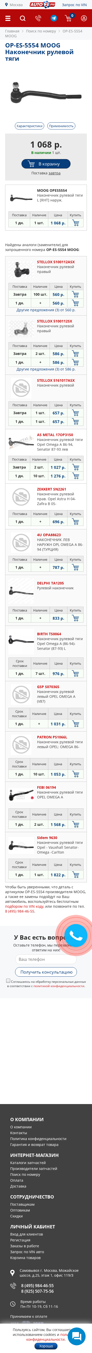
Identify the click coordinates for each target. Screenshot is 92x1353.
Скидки (16, 1216)
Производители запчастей (33, 1168)
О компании (21, 1126)
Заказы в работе (24, 1245)
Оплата (16, 1180)
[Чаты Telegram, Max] (77, 1336)
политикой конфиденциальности (58, 986)
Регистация (20, 1240)
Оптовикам (20, 1210)
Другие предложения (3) (46, 309)
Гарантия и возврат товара (34, 1144)
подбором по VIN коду (24, 906)
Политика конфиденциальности (38, 1138)
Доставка (18, 1186)
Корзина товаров (25, 1257)
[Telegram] (54, 20)
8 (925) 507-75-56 (37, 1291)
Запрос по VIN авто (27, 1251)
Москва (16, 4)
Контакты (18, 1132)
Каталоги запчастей (28, 1162)
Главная (12, 31)
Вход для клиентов (26, 1234)
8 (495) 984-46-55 (37, 1285)
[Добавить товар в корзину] (75, 223)
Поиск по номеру (25, 1174)
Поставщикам (22, 1204)
